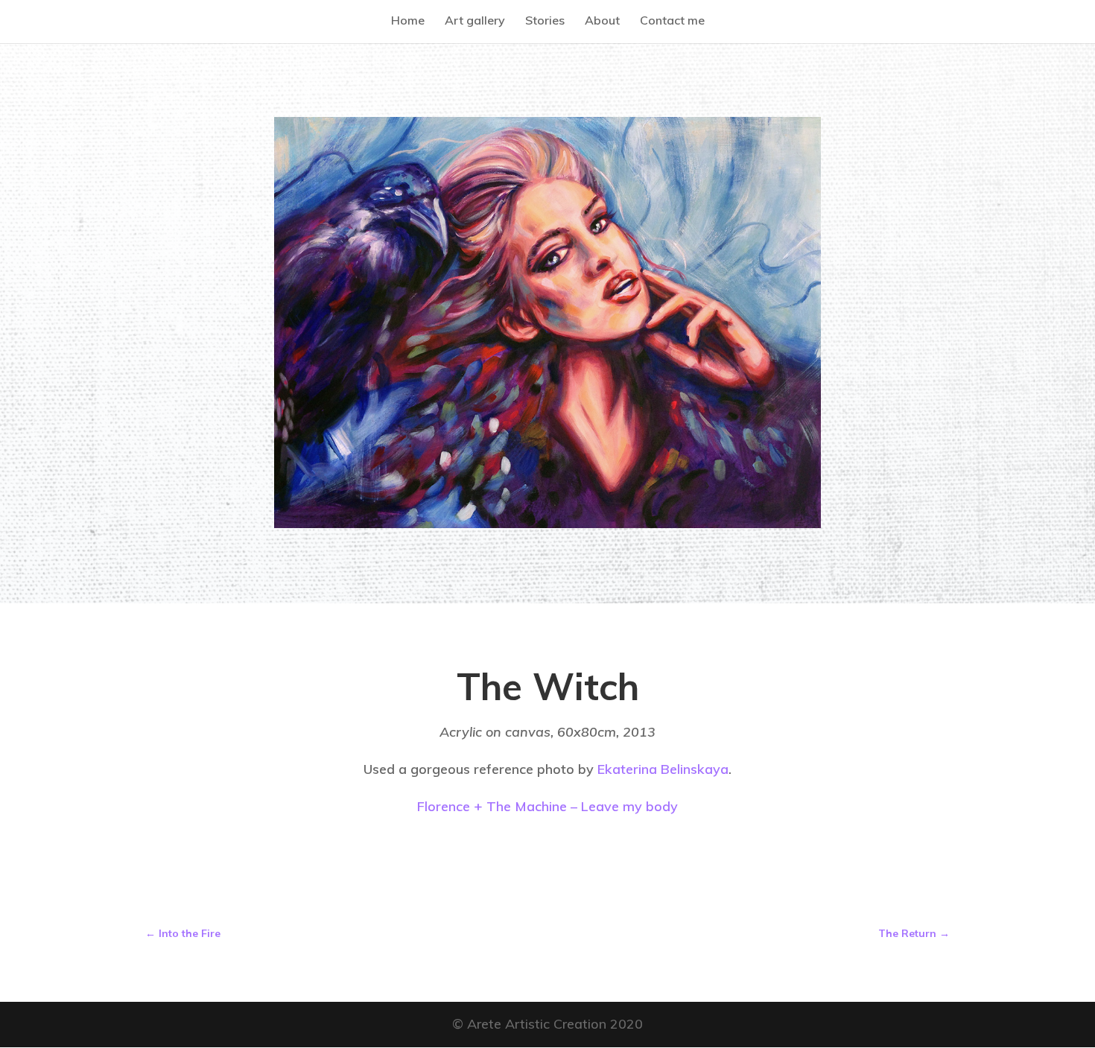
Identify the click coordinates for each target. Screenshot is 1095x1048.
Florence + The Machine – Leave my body (547, 806)
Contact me (672, 20)
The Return (914, 933)
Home (408, 20)
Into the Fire (182, 933)
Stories (545, 20)
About (602, 20)
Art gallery (475, 20)
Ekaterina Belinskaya (663, 769)
